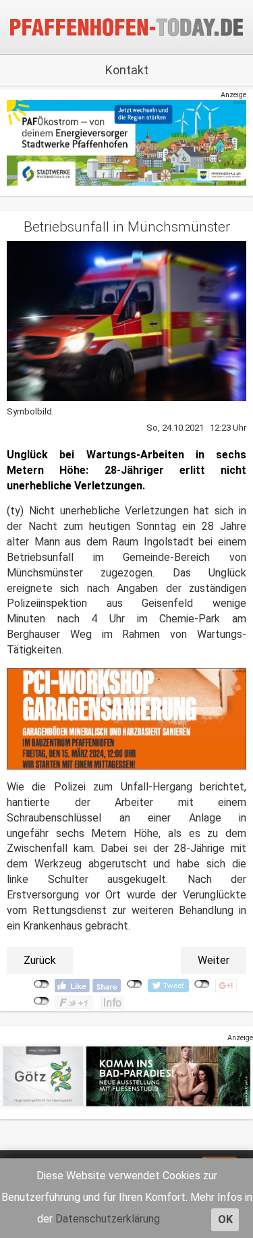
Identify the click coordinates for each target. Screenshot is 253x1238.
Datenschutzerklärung (107, 1218)
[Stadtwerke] (126, 142)
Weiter (213, 960)
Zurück (40, 960)
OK (225, 1219)
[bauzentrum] (126, 718)
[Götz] (126, 1075)
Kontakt (126, 70)
